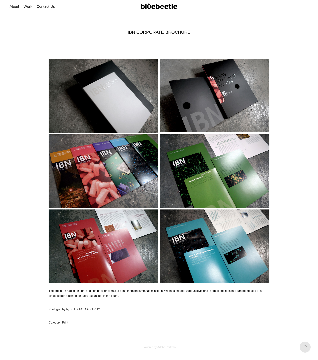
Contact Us (46, 6)
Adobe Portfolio (166, 347)
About (14, 6)
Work (28, 6)
